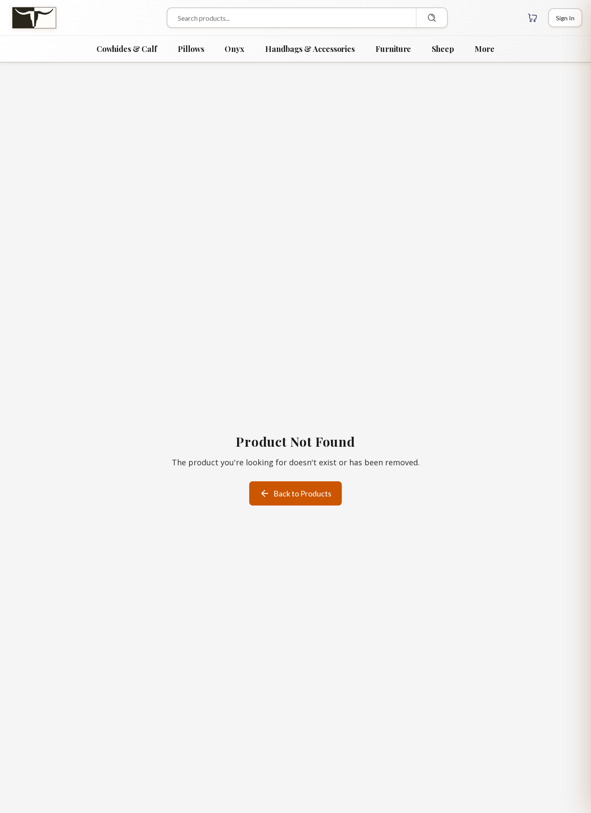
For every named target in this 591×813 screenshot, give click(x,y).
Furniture (393, 49)
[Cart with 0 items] (532, 17)
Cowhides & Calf (126, 49)
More (485, 49)
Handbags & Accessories (310, 49)
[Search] (431, 17)
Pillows (191, 49)
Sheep (443, 49)
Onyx (234, 49)
